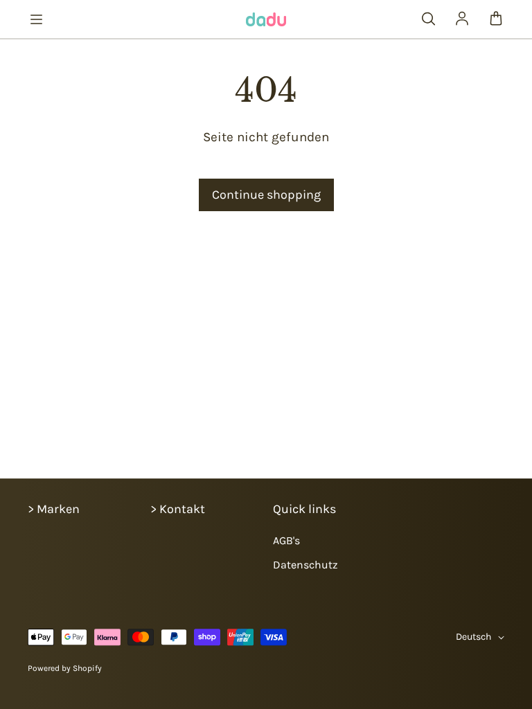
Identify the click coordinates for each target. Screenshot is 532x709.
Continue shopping (266, 194)
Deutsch (473, 637)
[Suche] (428, 19)
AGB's (286, 540)
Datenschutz (305, 564)
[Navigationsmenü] (36, 19)
